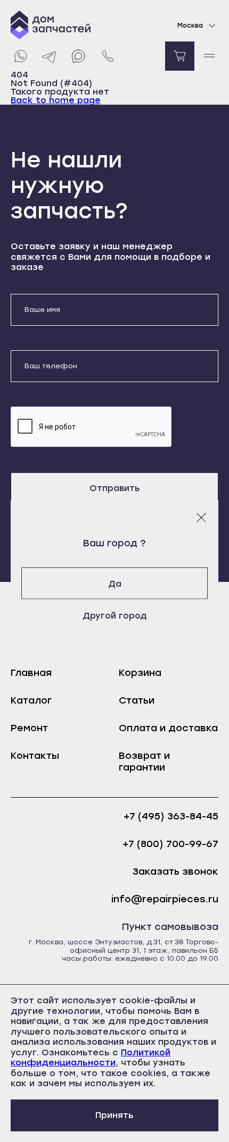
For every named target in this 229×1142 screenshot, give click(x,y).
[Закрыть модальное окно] (201, 517)
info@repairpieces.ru (164, 899)
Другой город (115, 615)
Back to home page (56, 100)
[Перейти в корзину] (179, 56)
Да (114, 583)
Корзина (140, 673)
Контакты (35, 756)
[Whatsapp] (20, 56)
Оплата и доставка (168, 728)
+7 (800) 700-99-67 (170, 844)
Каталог (31, 700)
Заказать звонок (175, 871)
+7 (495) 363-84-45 (171, 816)
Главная (31, 673)
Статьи (136, 700)
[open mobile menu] (209, 56)
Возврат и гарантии (144, 761)
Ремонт (29, 728)
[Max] (78, 56)
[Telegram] (49, 56)
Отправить (114, 488)
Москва (190, 25)
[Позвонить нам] (107, 56)
